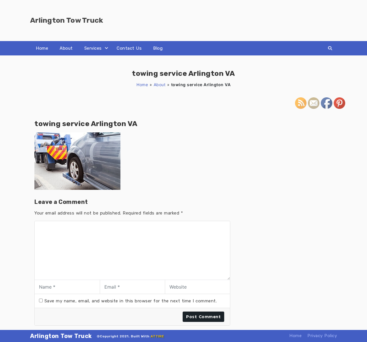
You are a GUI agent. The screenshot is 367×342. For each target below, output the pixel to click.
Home (42, 48)
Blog (158, 48)
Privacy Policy (322, 335)
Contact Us (129, 48)
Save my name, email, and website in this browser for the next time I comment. (130, 301)
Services (93, 48)
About (66, 48)
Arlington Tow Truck (61, 336)
